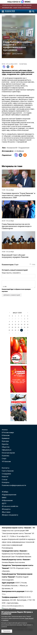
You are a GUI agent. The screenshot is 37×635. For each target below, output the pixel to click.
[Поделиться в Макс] (4, 66)
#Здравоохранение (9, 495)
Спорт (4, 458)
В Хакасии (5, 435)
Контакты (5, 468)
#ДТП (4, 503)
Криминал (5, 438)
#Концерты (6, 509)
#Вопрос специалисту (10, 515)
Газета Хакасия (8, 471)
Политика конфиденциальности (14, 485)
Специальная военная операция (12, 5)
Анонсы (5, 430)
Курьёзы (5, 444)
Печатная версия (8, 453)
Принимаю (6, 631)
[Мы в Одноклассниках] (12, 66)
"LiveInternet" (5, 620)
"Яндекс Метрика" (29, 618)
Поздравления (23, 147)
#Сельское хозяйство (10, 506)
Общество (5, 447)
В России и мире (8, 432)
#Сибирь (5, 492)
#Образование (7, 500)
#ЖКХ (4, 498)
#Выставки (6, 512)
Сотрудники (6, 474)
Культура (5, 441)
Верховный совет (7, 7)
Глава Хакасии (27, 5)
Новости (5, 477)
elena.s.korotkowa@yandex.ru (13, 606)
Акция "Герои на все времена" (22, 7)
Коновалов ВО (12, 147)
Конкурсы (5, 482)
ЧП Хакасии (6, 461)
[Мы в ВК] (8, 66)
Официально (6, 450)
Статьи (4, 479)
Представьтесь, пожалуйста (11, 273)
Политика (23, 64)
